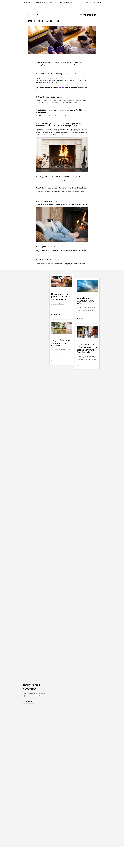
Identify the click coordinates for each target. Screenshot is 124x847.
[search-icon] (100, 2)
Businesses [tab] (49, 2)
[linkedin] (88, 15)
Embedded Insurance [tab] (68, 2)
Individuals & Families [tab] (40, 2)
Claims (90, 2)
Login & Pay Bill (96, 2)
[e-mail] (90, 15)
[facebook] (85, 15)
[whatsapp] (92, 15)
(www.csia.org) (60, 87)
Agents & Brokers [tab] (58, 2)
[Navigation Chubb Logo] (27, 2)
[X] (95, 15)
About (87, 2)
